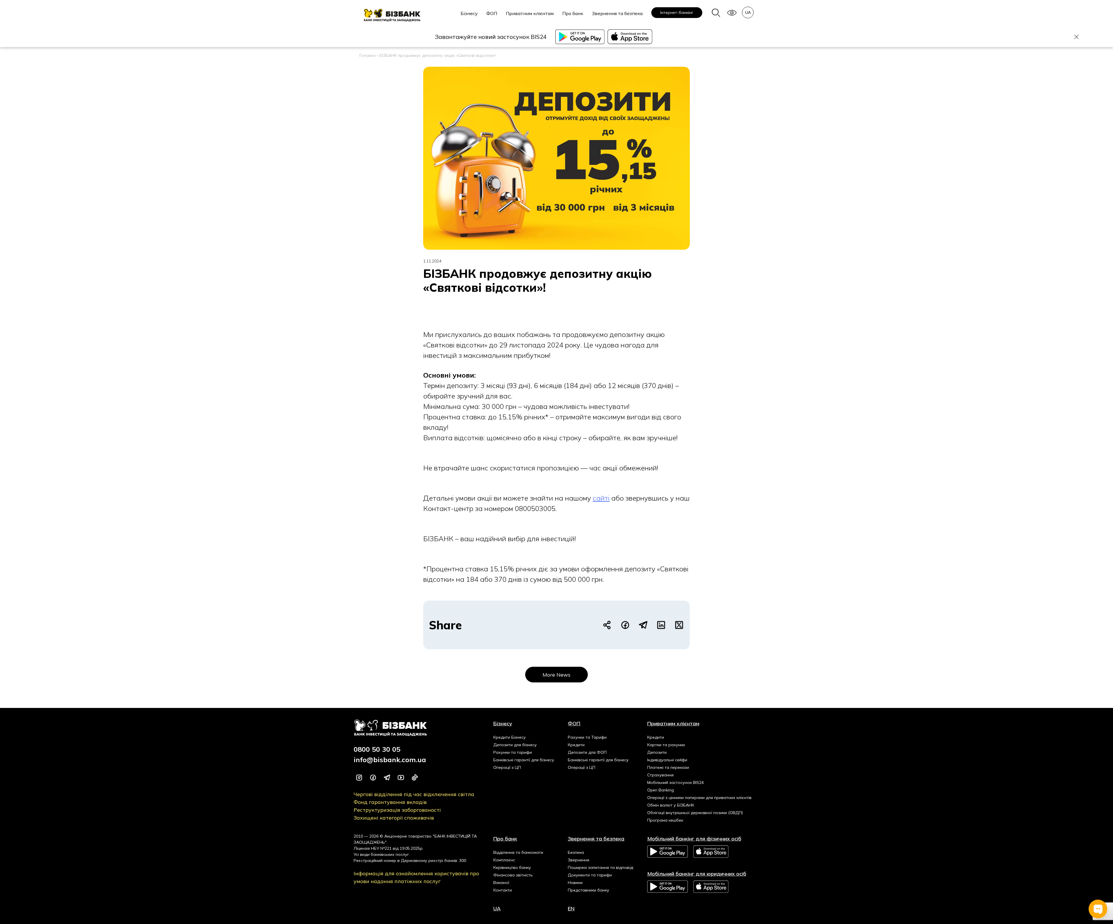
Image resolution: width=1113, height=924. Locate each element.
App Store (711, 851)
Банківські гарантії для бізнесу (523, 759)
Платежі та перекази (668, 767)
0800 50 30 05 (377, 749)
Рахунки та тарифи (512, 752)
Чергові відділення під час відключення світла (414, 794)
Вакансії (501, 882)
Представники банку (588, 890)
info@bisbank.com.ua (390, 759)
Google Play (667, 851)
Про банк (572, 13)
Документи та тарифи (590, 875)
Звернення (578, 860)
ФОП (491, 13)
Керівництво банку (512, 867)
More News (556, 674)
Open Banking (660, 790)
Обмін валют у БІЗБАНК (670, 805)
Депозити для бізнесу (515, 744)
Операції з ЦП (507, 767)
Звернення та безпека (617, 13)
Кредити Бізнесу (509, 737)
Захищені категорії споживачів (394, 817)
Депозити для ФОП (587, 752)
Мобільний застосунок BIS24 (675, 782)
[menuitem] (469, 16)
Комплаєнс (504, 860)
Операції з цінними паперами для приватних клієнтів (699, 797)
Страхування (660, 775)
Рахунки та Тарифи (587, 737)
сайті (601, 498)
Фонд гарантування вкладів (390, 802)
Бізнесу (469, 13)
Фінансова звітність (513, 875)
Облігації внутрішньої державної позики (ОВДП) (695, 812)
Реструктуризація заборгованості (397, 810)
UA (497, 908)
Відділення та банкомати (518, 852)
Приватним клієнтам (530, 13)
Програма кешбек (665, 820)
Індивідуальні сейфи (667, 759)
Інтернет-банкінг (676, 12)
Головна (367, 55)
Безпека (576, 852)
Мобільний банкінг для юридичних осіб (696, 873)
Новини (575, 882)
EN (571, 908)
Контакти (502, 890)
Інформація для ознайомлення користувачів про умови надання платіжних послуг (416, 877)
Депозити (657, 752)
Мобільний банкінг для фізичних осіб (694, 838)
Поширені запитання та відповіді (600, 867)
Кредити (576, 744)
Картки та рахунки (666, 744)
